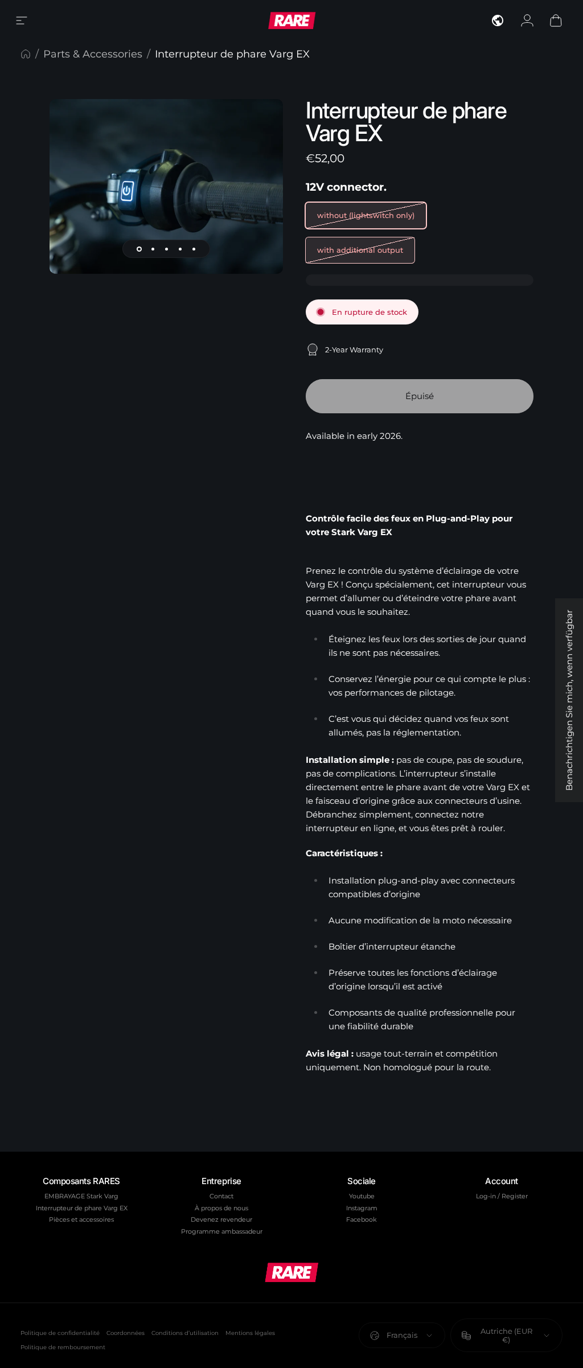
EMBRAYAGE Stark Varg (81, 1196)
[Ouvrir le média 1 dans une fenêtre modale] (166, 186)
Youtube (362, 1196)
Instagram (361, 1208)
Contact (221, 1196)
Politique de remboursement (62, 1347)
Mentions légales (250, 1333)
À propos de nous (221, 1208)
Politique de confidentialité (60, 1333)
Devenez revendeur (221, 1219)
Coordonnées (125, 1333)
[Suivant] (255, 204)
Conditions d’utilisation (185, 1333)
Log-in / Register (502, 1196)
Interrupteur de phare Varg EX (82, 1208)
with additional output (360, 249)
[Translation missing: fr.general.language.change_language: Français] (497, 20)
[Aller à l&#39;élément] (139, 249)
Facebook (361, 1219)
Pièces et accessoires (81, 1219)
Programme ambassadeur (221, 1231)
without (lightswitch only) (365, 215)
